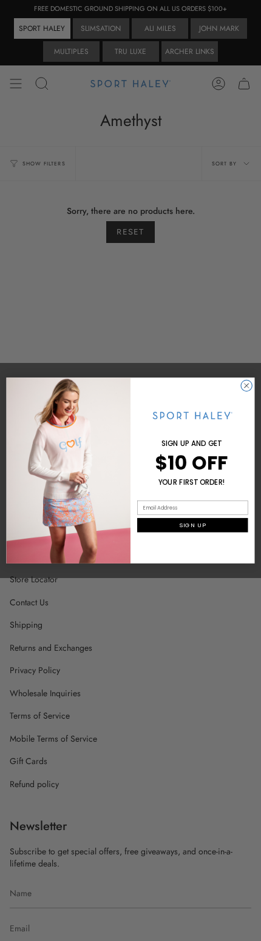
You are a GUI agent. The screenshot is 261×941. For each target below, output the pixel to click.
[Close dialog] (246, 385)
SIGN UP (192, 525)
